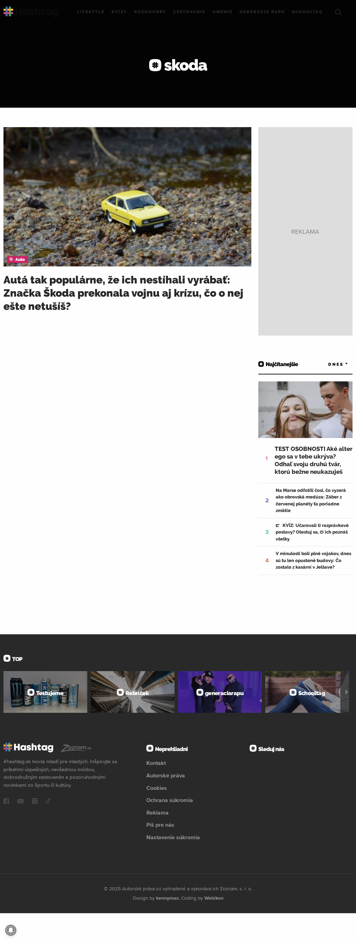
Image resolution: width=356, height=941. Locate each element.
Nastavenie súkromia (173, 837)
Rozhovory (150, 11)
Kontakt (156, 763)
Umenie (222, 11)
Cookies (156, 788)
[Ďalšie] (346, 692)
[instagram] (35, 802)
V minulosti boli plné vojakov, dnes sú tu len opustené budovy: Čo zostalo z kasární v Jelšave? (313, 560)
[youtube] (20, 802)
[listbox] (328, 364)
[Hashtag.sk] (31, 12)
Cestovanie (189, 11)
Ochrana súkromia (169, 800)
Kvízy (119, 11)
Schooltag (307, 11)
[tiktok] (48, 802)
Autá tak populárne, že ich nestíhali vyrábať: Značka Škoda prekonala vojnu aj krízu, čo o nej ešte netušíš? (123, 293)
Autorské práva (165, 775)
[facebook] (6, 802)
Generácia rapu (262, 11)
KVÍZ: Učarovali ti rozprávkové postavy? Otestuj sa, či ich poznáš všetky (312, 532)
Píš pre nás (160, 825)
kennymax (167, 898)
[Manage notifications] (10, 930)
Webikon (214, 898)
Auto (19, 259)
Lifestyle (91, 11)
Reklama (157, 812)
